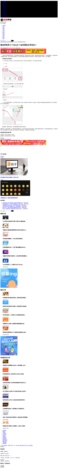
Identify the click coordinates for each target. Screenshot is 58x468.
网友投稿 (4, 154)
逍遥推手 (4, 7)
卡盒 (4, 8)
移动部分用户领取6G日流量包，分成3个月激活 (14, 426)
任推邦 (4, 432)
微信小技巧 (4, 139)
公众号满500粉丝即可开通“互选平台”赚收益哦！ (14, 221)
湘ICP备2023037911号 (24, 445)
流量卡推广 (5, 15)
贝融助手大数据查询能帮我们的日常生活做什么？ (14, 230)
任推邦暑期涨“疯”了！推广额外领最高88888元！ (14, 247)
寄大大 (4, 14)
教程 (4, 32)
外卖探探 (4, 12)
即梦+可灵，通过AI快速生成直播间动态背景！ (12, 207)
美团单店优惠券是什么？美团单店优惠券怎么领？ (14, 332)
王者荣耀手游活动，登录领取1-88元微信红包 (13, 408)
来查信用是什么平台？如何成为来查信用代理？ (14, 399)
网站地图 (4, 442)
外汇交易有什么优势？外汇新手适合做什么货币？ (14, 391)
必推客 (4, 9)
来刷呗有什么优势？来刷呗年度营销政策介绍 (13, 323)
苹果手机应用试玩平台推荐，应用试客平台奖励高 (14, 306)
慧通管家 (4, 6)
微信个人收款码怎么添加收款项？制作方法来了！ (13, 208)
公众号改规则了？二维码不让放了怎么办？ (13, 264)
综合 (4, 37)
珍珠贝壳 (2, 41)
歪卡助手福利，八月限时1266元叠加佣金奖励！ (14, 314)
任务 (4, 31)
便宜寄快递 (5, 16)
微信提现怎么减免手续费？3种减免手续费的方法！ (13, 202)
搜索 (12, 40)
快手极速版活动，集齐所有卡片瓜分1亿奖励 (13, 374)
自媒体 (4, 25)
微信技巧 (9, 139)
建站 (4, 36)
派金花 (4, 3)
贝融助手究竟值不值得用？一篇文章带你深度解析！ (15, 256)
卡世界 (4, 13)
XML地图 (31, 445)
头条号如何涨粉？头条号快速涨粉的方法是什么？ (14, 382)
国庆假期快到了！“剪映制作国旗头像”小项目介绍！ (13, 203)
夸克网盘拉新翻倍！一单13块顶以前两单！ (13, 238)
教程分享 (6, 41)
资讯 (4, 34)
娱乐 (4, 26)
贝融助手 (4, 1)
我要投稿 (4, 443)
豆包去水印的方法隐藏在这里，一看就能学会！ (12, 206)
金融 (4, 33)
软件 (4, 27)
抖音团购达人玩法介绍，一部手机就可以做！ (12, 205)
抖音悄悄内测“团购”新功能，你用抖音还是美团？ (14, 297)
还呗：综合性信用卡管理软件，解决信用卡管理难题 (15, 417)
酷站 (4, 38)
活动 (4, 30)
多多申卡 (4, 10)
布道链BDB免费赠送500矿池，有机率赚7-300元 (14, 365)
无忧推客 (4, 2)
